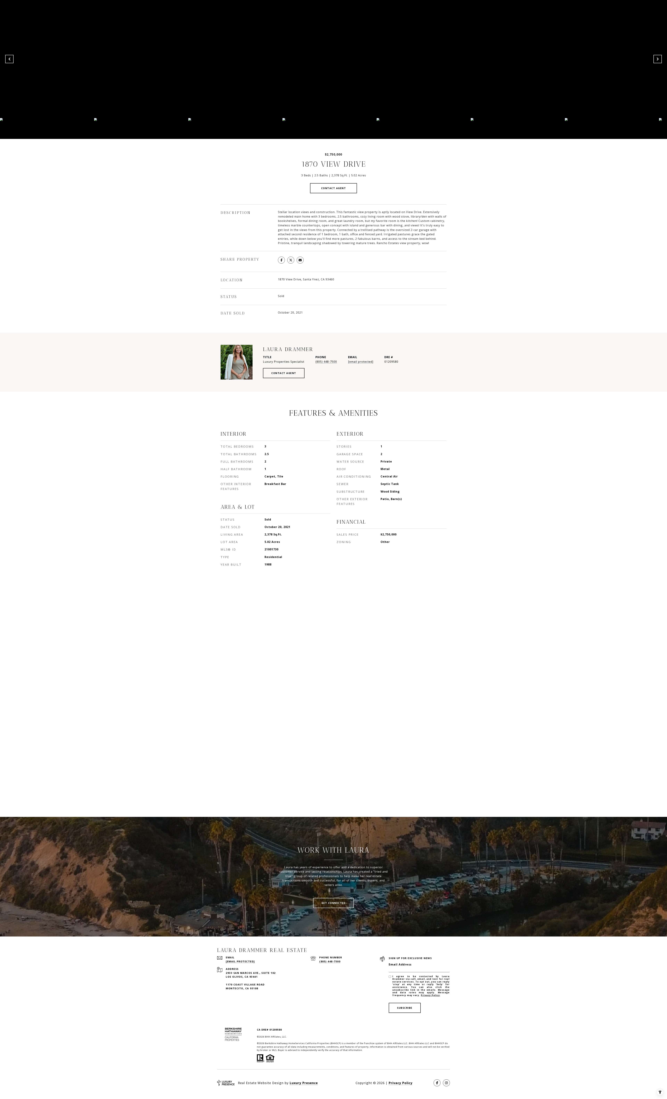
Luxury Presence (304, 1083)
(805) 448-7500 (326, 362)
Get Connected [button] (334, 903)
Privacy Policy (430, 995)
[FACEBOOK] (437, 1082)
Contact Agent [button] (333, 188)
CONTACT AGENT (283, 373)
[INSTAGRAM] (446, 1082)
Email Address (400, 964)
